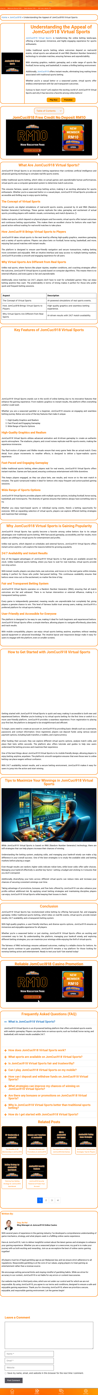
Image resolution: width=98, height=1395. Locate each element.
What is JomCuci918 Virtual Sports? (31, 1021)
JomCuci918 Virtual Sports (39, 38)
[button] (49, 1021)
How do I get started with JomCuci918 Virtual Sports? (43, 1114)
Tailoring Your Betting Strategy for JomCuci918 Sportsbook (12, 1183)
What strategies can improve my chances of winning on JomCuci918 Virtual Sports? (43, 1087)
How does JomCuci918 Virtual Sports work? (37, 1050)
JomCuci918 (15, 17)
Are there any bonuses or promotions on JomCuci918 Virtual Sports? (47, 1097)
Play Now (53, 100)
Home (4, 17)
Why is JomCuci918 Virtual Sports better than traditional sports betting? (49, 1106)
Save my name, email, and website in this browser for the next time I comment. (45, 1373)
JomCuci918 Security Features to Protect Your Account (36, 1183)
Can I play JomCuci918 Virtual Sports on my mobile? (42, 1070)
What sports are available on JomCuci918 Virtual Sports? (45, 1056)
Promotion (68, 100)
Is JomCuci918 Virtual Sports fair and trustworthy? (41, 1063)
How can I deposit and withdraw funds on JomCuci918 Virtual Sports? (48, 1078)
